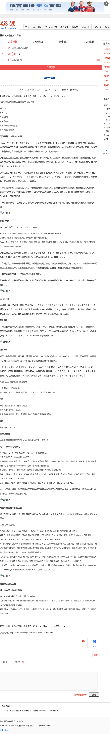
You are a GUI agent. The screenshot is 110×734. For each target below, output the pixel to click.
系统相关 (97, 27)
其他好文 (10, 35)
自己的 (57, 96)
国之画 (12, 711)
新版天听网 (54, 711)
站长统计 (27, 711)
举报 (96, 655)
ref (40, 96)
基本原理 (27, 96)
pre (63, 96)
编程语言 (64, 27)
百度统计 (19, 711)
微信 (107, 27)
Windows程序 (51, 27)
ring (50, 96)
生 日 (6, 60)
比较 (8, 96)
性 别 (6, 54)
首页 (27, 27)
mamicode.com (12, 726)
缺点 (45, 96)
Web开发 (37, 27)
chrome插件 (43, 711)
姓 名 (6, 48)
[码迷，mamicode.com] (8, 29)
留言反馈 (20, 722)
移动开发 (86, 27)
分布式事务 (17, 96)
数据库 (75, 27)
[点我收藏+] (74, 90)
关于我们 (3, 722)
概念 (35, 96)
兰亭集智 (5, 711)
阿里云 (35, 711)
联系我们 (11, 722)
